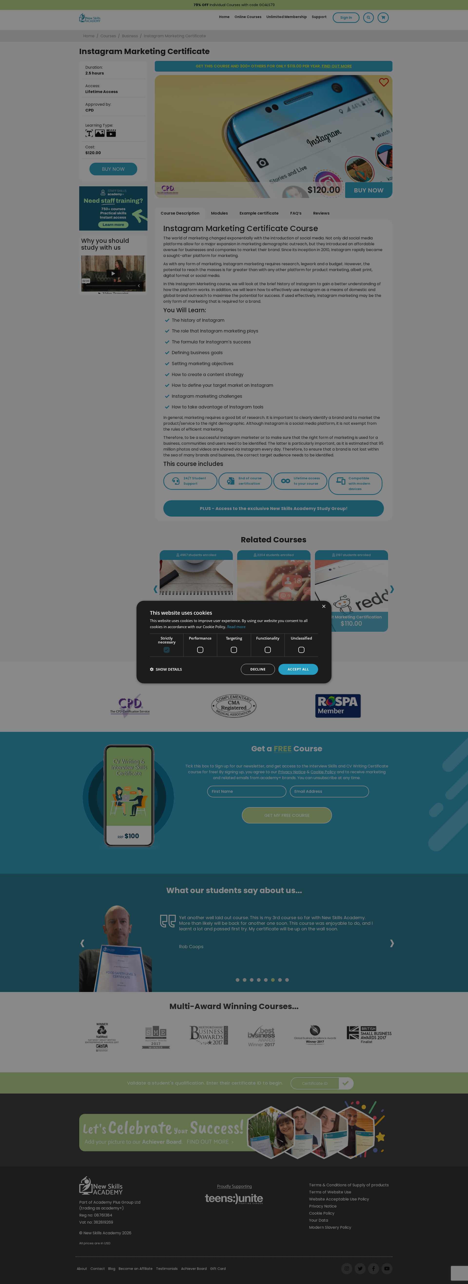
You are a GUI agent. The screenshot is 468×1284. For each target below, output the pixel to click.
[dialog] (234, 642)
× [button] (323, 606)
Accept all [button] (298, 669)
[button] (166, 669)
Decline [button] (257, 669)
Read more (236, 626)
